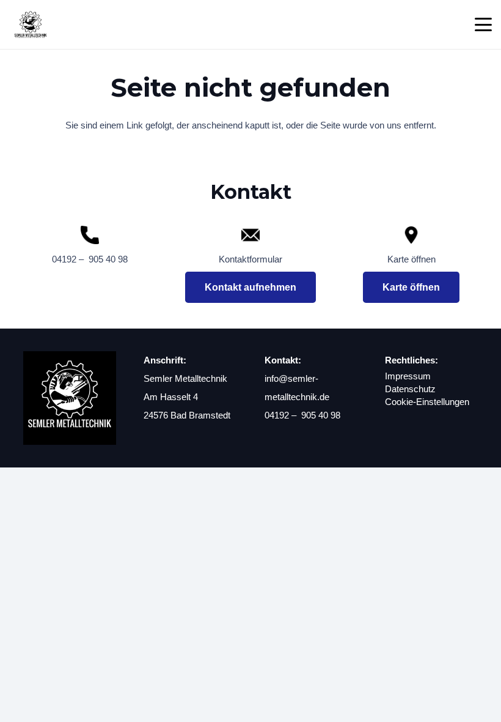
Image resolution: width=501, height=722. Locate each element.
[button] (483, 24)
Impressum (408, 376)
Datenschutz (410, 389)
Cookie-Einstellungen (427, 401)
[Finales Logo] (30, 24)
